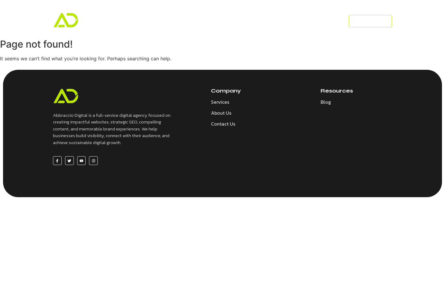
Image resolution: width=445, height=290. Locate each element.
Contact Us (223, 123)
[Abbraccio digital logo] (66, 20)
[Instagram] (93, 160)
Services (194, 21)
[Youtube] (81, 160)
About (284, 21)
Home (166, 21)
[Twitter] (69, 160)
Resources (228, 21)
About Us (221, 112)
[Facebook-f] (57, 160)
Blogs (258, 21)
